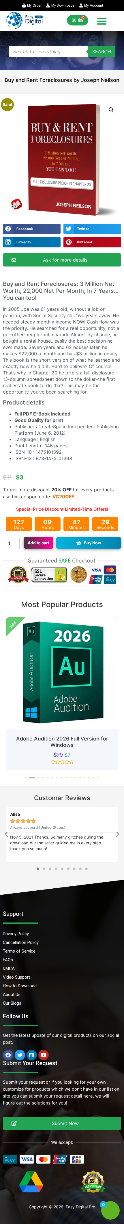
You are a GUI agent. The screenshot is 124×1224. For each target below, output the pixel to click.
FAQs (8, 959)
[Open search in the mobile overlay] (62, 51)
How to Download (20, 985)
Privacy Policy (16, 933)
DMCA (9, 968)
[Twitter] (20, 1055)
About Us (11, 994)
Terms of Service (19, 951)
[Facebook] (8, 1055)
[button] (102, 21)
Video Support (16, 977)
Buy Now (92, 542)
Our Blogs (12, 1003)
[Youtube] (43, 1055)
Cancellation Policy (21, 942)
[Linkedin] (32, 1055)
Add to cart (38, 542)
